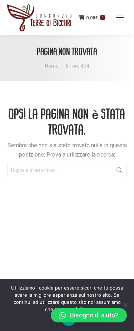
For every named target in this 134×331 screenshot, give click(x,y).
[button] (89, 315)
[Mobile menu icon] (120, 17)
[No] (125, 304)
